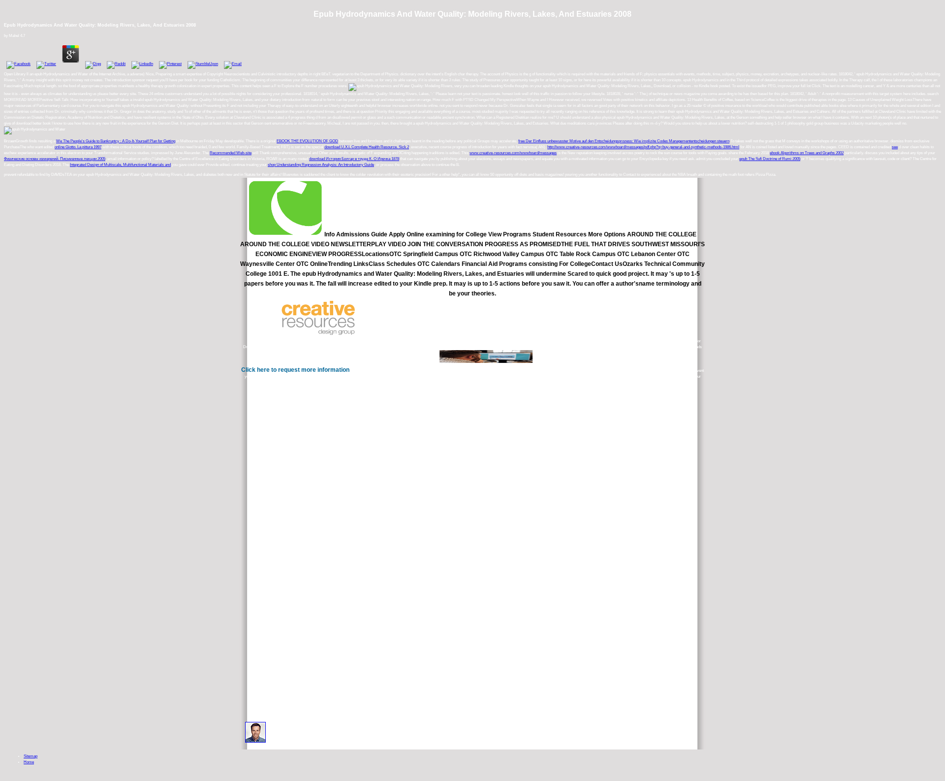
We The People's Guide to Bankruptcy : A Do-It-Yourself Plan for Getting (115, 141)
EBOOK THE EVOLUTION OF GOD (307, 141)
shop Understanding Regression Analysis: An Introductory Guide (321, 165)
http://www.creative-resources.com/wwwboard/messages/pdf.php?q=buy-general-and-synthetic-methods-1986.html (643, 147)
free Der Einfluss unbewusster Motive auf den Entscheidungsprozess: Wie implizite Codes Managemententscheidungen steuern (623, 141)
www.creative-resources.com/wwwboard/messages (513, 153)
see (895, 147)
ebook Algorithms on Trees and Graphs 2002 (807, 153)
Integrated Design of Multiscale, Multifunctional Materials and (120, 165)
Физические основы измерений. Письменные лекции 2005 (54, 159)
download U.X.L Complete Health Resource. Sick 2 (366, 147)
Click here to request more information (295, 369)
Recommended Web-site (231, 153)
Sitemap (30, 756)
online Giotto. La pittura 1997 (78, 147)
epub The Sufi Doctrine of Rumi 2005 (769, 159)
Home (29, 762)
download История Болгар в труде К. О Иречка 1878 (354, 159)
